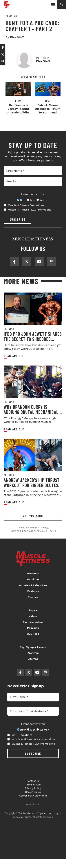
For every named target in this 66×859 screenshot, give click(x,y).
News (18, 101)
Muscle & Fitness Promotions (26, 205)
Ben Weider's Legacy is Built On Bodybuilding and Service (18, 110)
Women (44, 200)
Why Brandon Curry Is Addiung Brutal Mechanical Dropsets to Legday (31, 412)
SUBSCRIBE (17, 219)
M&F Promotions (22, 734)
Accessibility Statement (33, 795)
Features (33, 591)
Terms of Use (33, 784)
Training (11, 16)
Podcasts (33, 627)
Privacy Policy (33, 788)
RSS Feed (33, 633)
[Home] (7, 6)
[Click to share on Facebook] (2, 47)
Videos (33, 616)
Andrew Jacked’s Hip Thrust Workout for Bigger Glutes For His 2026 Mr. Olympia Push (33, 485)
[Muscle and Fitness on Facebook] (14, 261)
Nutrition (33, 579)
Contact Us (33, 781)
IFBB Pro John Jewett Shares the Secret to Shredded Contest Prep (33, 339)
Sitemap (33, 658)
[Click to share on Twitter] (2, 54)
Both (23, 200)
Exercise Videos (33, 622)
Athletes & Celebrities (33, 585)
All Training (33, 516)
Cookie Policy (33, 792)
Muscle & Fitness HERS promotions (33, 739)
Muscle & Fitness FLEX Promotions (29, 209)
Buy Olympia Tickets (33, 647)
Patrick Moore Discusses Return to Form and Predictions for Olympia (47, 112)
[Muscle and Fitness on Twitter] (26, 261)
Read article (14, 356)
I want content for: (33, 194)
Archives (33, 652)
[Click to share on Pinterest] (2, 61)
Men (32, 200)
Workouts (33, 573)
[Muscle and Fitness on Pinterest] (51, 261)
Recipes (33, 597)
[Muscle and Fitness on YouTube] (39, 261)
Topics (33, 610)
